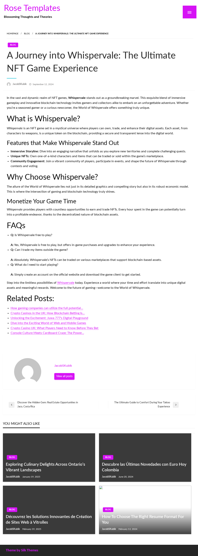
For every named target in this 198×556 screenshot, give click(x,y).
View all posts (64, 376)
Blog (27, 34)
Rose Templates (32, 8)
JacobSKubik (20, 84)
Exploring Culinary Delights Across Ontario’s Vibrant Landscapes (45, 467)
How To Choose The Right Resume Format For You (143, 519)
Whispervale (65, 282)
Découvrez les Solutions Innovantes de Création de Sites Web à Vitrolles (49, 519)
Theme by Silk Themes (22, 550)
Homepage (12, 34)
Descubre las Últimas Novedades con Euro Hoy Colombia (144, 467)
